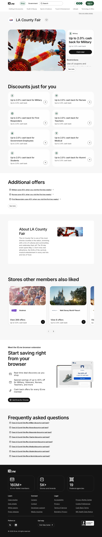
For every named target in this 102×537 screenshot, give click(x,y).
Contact (34, 504)
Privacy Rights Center (84, 500)
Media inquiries (36, 512)
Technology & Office (88, 9)
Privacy (57, 504)
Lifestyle (75, 9)
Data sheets (12, 504)
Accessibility (59, 500)
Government (33, 3)
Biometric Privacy (60, 512)
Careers (34, 500)
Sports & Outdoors (46, 9)
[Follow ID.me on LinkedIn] (16, 525)
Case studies (13, 500)
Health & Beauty (32, 9)
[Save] (43, 289)
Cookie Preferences (83, 504)
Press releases (13, 512)
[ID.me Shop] (12, 3)
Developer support (38, 508)
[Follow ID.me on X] (10, 525)
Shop (23, 3)
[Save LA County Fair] (46, 20)
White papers (13, 508)
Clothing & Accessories (16, 9)
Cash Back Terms (82, 508)
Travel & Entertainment (62, 9)
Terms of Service (60, 508)
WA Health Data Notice (84, 512)
